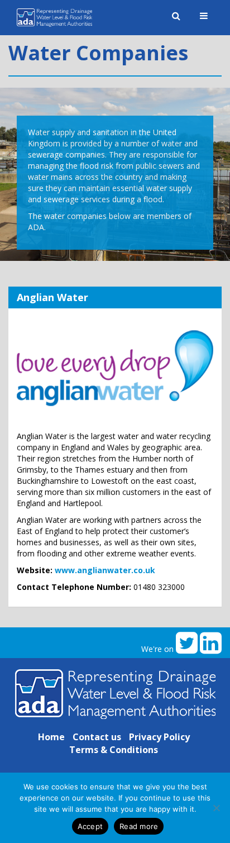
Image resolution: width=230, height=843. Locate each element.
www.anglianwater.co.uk (105, 570)
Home (51, 737)
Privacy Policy (159, 737)
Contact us (97, 737)
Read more (138, 826)
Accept (90, 826)
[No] (216, 807)
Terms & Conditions (113, 750)
